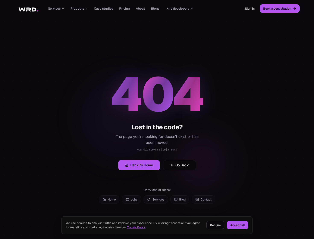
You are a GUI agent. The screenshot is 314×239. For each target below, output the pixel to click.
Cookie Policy (136, 227)
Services (54, 8)
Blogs (155, 8)
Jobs (134, 199)
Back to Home (141, 165)
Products (77, 8)
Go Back (182, 165)
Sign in (250, 8)
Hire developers (177, 8)
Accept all (237, 225)
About (140, 8)
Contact (206, 199)
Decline (215, 225)
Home (112, 199)
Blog (182, 199)
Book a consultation (277, 8)
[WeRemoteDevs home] (28, 8)
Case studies (103, 8)
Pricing (124, 8)
